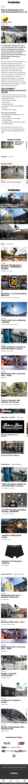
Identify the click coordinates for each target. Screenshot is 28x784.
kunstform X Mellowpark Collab (14, 530)
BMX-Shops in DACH (8, 417)
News (3, 244)
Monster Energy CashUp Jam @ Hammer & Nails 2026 (14, 200)
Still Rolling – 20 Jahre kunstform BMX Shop (14, 287)
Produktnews (5, 464)
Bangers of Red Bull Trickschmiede (14, 667)
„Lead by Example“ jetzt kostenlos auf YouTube (14, 394)
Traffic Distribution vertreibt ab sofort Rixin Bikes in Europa (14, 341)
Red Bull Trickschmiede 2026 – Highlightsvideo (14, 721)
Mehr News (10, 244)
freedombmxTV (6, 574)
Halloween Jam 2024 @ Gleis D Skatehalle (13, 144)
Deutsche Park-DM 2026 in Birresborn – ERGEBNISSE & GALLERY (14, 260)
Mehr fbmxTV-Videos (19, 574)
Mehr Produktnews (17, 464)
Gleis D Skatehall (10, 156)
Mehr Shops (20, 417)
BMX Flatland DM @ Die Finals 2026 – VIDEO (14, 367)
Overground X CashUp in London (14, 694)
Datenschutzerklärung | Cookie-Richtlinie (17, 783)
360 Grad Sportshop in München (12, 449)
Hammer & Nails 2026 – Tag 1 (14, 232)
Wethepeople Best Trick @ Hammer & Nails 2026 (14, 216)
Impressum (4, 783)
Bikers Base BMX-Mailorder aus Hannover (12, 429)
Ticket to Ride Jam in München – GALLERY (14, 314)
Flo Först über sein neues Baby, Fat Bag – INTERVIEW (14, 504)
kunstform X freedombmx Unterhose (14, 556)
